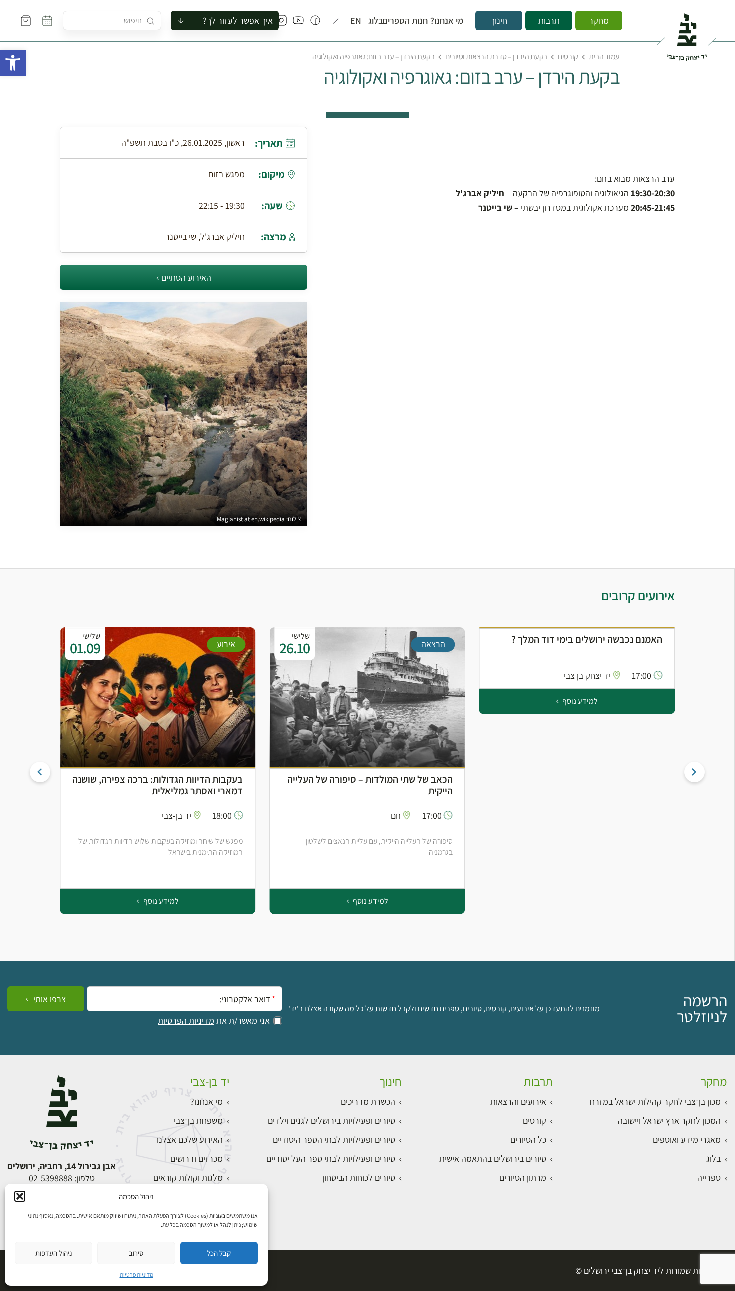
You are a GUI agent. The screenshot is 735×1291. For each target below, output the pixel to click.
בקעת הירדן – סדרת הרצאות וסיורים (497, 57)
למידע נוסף (579, 701)
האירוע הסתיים (187, 278)
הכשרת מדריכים (368, 1102)
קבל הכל (219, 1253)
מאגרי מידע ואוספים (687, 1140)
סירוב (136, 1253)
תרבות (549, 20)
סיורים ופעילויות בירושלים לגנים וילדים (332, 1120)
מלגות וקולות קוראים (188, 1178)
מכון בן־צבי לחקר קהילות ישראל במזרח (655, 1102)
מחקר (599, 20)
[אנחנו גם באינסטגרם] (282, 21)
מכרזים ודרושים (196, 1158)
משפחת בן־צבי (198, 1120)
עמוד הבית (604, 57)
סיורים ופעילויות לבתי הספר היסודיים (334, 1140)
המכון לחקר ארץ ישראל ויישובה (669, 1120)
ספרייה (709, 1178)
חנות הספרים (411, 21)
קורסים (568, 57)
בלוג (378, 21)
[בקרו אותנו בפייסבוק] (316, 21)
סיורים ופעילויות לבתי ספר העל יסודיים (331, 1158)
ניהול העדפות (54, 1253)
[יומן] (48, 21)
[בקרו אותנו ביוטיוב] (298, 21)
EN (358, 21)
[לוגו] (686, 33)
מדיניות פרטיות (137, 1274)
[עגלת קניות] (26, 21)
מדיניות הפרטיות (186, 1021)
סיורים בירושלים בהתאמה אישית (493, 1158)
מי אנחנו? (451, 21)
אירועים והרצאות (518, 1102)
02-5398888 (50, 1178)
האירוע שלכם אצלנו (190, 1140)
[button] (13, 63)
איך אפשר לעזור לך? (238, 20)
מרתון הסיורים (523, 1178)
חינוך (499, 20)
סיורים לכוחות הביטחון (359, 1178)
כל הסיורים (528, 1140)
